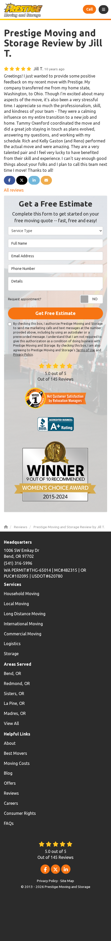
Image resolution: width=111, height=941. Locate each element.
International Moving (23, 623)
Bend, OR (12, 673)
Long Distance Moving (24, 613)
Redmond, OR (17, 683)
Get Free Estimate (55, 313)
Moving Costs (17, 763)
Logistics (12, 643)
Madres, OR (15, 713)
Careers (11, 803)
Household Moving (21, 593)
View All (11, 723)
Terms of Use (85, 350)
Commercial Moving (22, 633)
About (9, 743)
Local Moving (16, 603)
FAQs (9, 823)
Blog (8, 773)
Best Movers (15, 753)
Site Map (67, 881)
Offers (10, 783)
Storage (11, 653)
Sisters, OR (14, 693)
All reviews (14, 190)
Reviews (11, 793)
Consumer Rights (20, 813)
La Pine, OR (14, 703)
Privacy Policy (23, 354)
